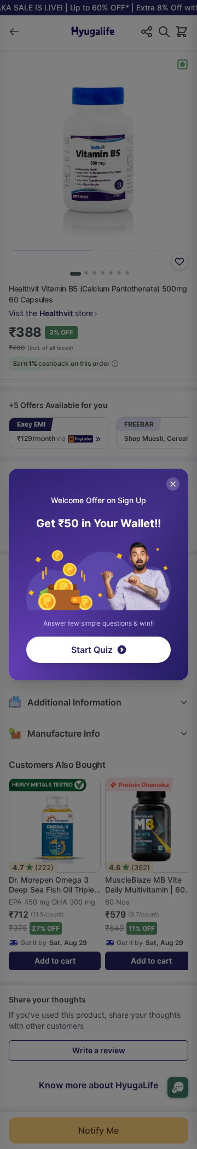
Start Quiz (92, 649)
